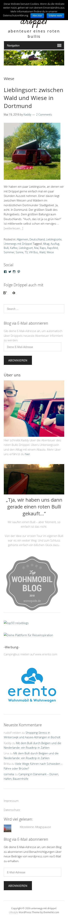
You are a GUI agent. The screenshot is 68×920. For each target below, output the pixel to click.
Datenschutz (12, 810)
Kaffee (14, 248)
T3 (26, 252)
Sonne (19, 252)
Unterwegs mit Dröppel (18, 244)
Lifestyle (13, 912)
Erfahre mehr (55, 15)
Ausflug (55, 244)
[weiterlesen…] (13, 228)
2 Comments (44, 114)
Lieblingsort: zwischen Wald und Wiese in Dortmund (33, 98)
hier (27, 454)
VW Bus (33, 252)
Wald (42, 252)
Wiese (50, 252)
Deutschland (37, 239)
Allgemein (22, 239)
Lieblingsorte (54, 239)
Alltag (46, 244)
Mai (36, 248)
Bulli (6, 248)
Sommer (9, 252)
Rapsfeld (52, 248)
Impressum (11, 801)
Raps (43, 248)
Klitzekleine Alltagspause (35, 827)
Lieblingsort (26, 248)
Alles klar (37, 15)
